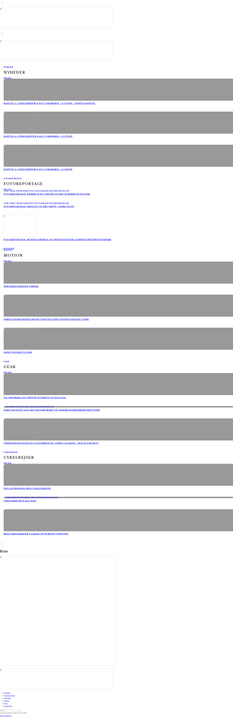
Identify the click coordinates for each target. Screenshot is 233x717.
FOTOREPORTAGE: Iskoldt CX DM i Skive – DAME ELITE (39, 206)
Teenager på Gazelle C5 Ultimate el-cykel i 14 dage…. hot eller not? (51, 443)
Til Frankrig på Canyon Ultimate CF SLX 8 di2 (35, 398)
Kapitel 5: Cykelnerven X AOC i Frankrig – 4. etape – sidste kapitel (49, 103)
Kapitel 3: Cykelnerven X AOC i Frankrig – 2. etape (38, 169)
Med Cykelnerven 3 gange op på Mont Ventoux (36, 534)
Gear (6, 361)
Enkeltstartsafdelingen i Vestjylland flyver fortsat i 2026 (46, 319)
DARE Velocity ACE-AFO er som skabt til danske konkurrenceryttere (52, 410)
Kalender (7, 698)
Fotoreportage (13, 178)
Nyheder (8, 67)
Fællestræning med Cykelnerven (27, 488)
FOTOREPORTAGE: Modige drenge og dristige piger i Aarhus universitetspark (57, 240)
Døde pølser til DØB (18, 352)
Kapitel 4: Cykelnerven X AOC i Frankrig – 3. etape (38, 136)
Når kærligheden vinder (21, 286)
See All (8, 78)
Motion (8, 250)
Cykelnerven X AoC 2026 (20, 501)
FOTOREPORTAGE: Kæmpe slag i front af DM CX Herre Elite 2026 (47, 194)
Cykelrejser (10, 452)
